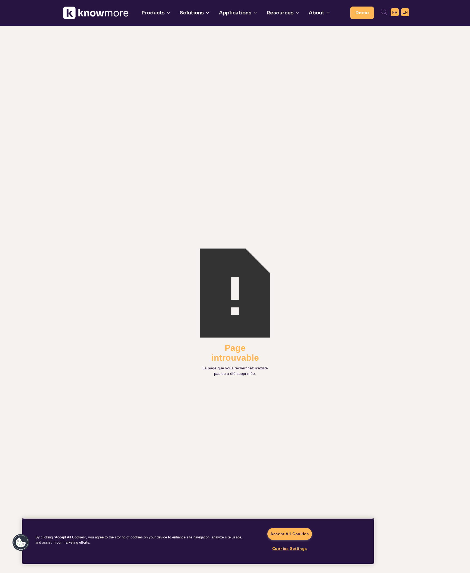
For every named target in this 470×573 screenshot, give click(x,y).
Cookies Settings (289, 548)
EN (405, 12)
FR (394, 12)
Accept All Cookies (289, 534)
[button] (156, 13)
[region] (198, 541)
